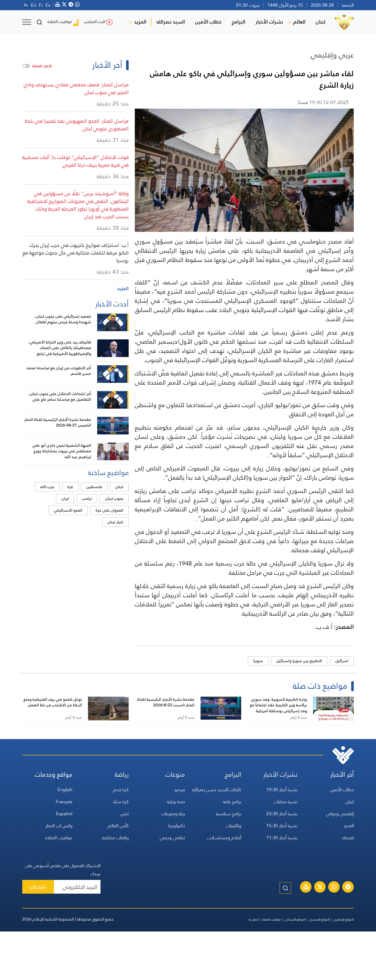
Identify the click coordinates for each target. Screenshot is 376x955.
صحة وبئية (176, 801)
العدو (349, 825)
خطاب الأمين (208, 22)
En (33, 5)
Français (64, 801)
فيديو (179, 789)
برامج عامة (232, 801)
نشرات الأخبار (269, 22)
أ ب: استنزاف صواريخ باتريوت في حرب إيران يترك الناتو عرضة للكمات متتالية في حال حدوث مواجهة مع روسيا (76, 252)
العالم (299, 22)
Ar (26, 5)
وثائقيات (233, 825)
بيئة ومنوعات (173, 813)
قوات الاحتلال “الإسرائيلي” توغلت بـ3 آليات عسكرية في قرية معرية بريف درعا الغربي (75, 161)
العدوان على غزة (109, 510)
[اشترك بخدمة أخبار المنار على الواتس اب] (334, 887)
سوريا (258, 660)
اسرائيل (341, 660)
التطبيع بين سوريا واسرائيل (299, 660)
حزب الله (47, 486)
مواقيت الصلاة (60, 21)
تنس (124, 813)
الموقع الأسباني (295, 919)
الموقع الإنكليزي (344, 919)
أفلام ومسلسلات (224, 837)
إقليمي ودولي (340, 813)
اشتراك (38, 887)
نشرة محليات (285, 801)
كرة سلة (121, 801)
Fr (41, 5)
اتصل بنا (254, 919)
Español (64, 813)
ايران (65, 498)
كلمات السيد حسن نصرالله (216, 789)
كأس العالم (118, 825)
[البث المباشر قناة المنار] (305, 887)
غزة (70, 486)
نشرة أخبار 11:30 (281, 837)
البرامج (238, 22)
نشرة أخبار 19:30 (281, 789)
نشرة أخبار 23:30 (281, 813)
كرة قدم (121, 789)
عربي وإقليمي (332, 55)
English (65, 789)
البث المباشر (94, 21)
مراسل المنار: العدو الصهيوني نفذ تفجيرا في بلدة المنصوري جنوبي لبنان (77, 124)
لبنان (320, 22)
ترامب (87, 498)
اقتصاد (347, 837)
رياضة (122, 774)
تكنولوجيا (176, 825)
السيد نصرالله (171, 22)
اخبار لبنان (115, 522)
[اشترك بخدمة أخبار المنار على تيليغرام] (348, 887)
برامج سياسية (228, 813)
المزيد (140, 22)
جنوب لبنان (114, 498)
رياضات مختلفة (115, 837)
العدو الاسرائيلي (68, 510)
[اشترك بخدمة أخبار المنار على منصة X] (320, 887)
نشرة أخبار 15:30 (281, 825)
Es (48, 5)
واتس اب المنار (59, 825)
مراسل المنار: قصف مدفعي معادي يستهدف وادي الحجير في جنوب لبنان (76, 88)
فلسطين (94, 486)
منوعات (175, 774)
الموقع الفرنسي (319, 919)
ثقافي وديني (172, 837)
